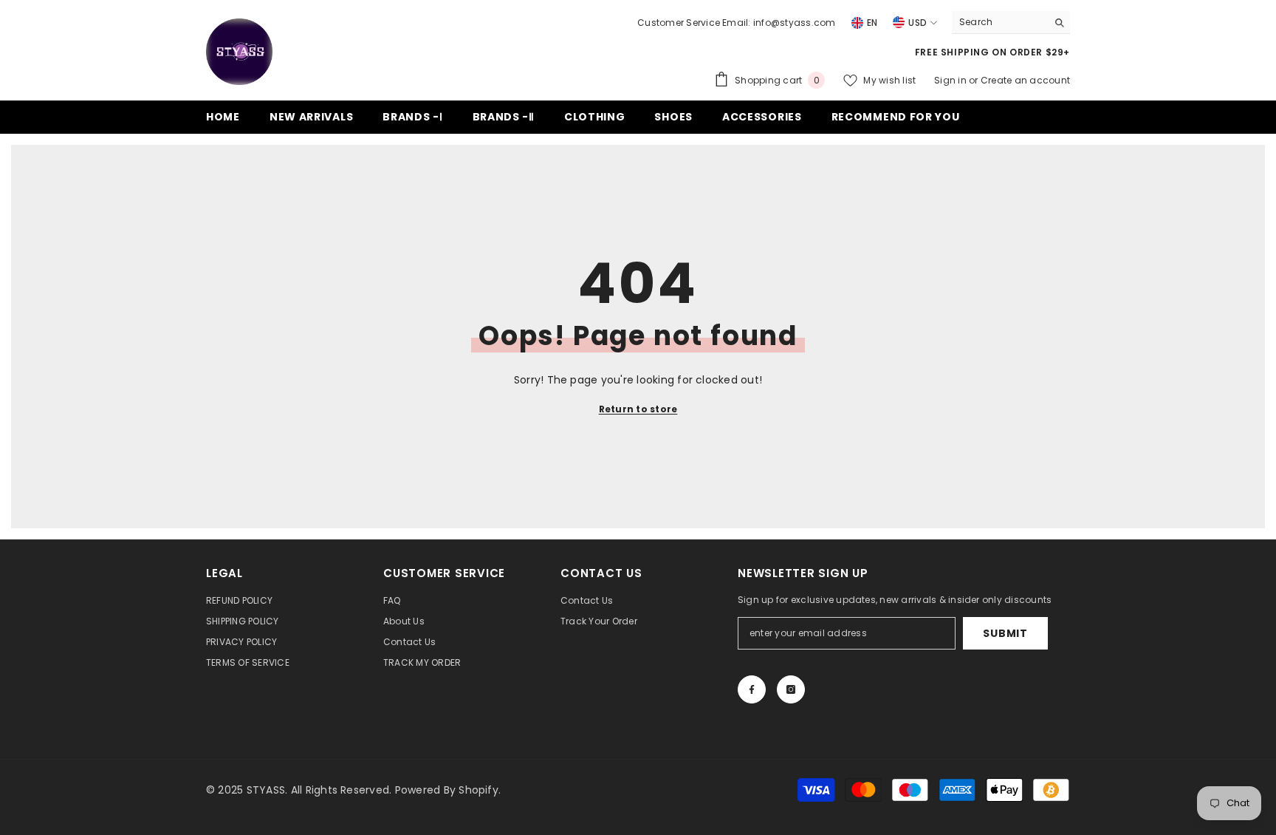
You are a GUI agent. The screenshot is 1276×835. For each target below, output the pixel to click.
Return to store (638, 409)
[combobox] (999, 22)
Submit (1005, 633)
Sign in (951, 80)
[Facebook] (752, 689)
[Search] (1011, 22)
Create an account (1025, 80)
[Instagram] (791, 689)
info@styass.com (794, 22)
